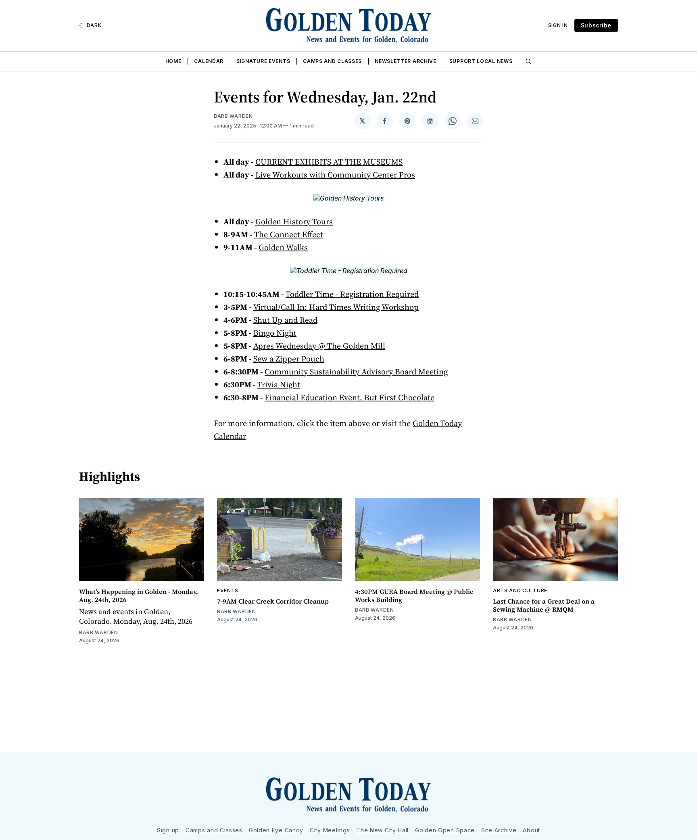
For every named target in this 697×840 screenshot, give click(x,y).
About (531, 830)
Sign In (558, 25)
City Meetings (330, 830)
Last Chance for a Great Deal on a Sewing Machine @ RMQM (544, 605)
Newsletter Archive (405, 61)
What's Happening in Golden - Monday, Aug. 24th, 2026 (138, 595)
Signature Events (263, 61)
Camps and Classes (332, 61)
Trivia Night (278, 384)
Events (227, 590)
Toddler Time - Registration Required (352, 294)
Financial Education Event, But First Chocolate (349, 397)
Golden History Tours (294, 221)
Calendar (208, 61)
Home (173, 61)
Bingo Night (274, 333)
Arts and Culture (520, 590)
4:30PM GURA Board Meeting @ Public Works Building (414, 595)
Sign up (168, 830)
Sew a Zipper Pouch (288, 358)
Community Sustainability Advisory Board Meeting (356, 371)
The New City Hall (382, 830)
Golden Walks (283, 247)
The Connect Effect (288, 234)
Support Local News (481, 61)
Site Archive (498, 830)
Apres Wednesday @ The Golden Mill (319, 345)
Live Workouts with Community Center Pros (335, 174)
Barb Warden (233, 116)
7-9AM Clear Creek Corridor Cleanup (273, 601)
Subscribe (596, 25)
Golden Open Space (445, 830)
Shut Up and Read (285, 320)
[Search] (528, 61)
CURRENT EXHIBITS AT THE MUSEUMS (329, 161)
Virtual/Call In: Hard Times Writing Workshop (336, 307)
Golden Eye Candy (276, 830)
